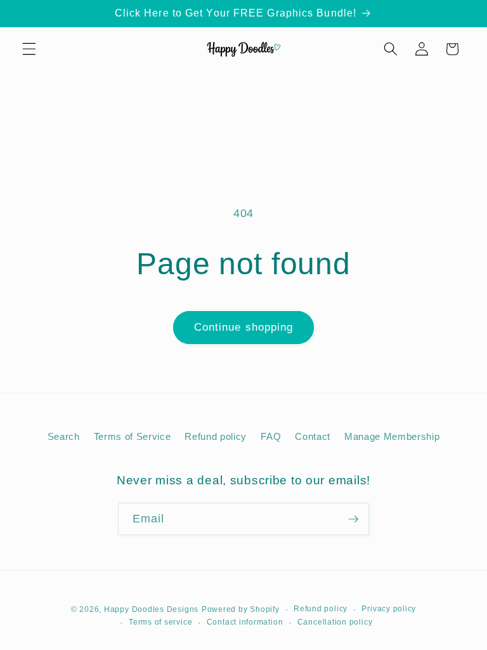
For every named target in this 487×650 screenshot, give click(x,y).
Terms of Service (132, 436)
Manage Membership (391, 436)
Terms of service (160, 622)
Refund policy (216, 436)
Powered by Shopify (241, 609)
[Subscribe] (353, 519)
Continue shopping (244, 327)
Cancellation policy (335, 622)
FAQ (271, 436)
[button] (29, 49)
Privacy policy (388, 608)
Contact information (245, 622)
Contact (312, 436)
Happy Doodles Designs (151, 609)
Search (64, 436)
